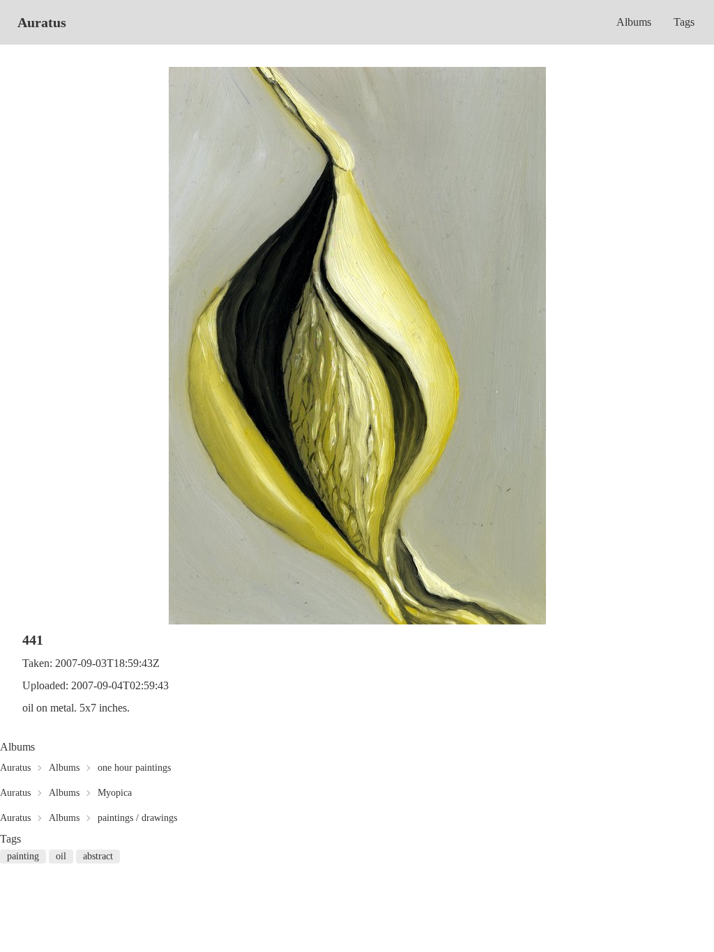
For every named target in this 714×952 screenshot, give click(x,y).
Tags (684, 22)
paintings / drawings (137, 818)
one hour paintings (134, 767)
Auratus (41, 22)
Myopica (115, 793)
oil (61, 856)
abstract (98, 856)
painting (23, 856)
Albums (633, 22)
